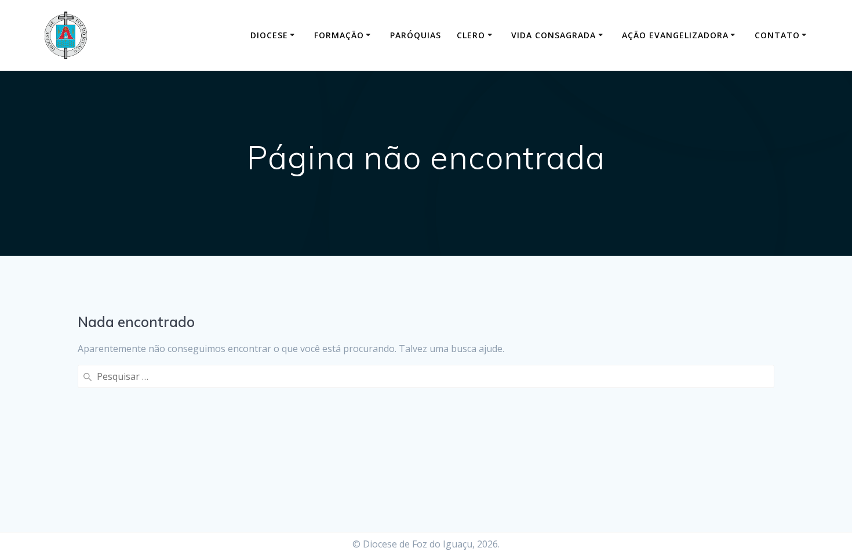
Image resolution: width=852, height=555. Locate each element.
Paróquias (415, 35)
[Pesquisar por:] (426, 376)
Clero (471, 35)
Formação (339, 35)
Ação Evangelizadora (675, 35)
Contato (777, 35)
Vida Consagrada (553, 35)
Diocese (269, 35)
